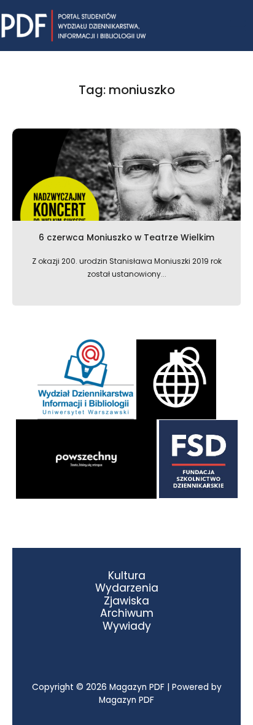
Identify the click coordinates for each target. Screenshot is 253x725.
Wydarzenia (126, 588)
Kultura (127, 575)
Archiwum (127, 613)
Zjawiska (126, 601)
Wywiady (127, 626)
